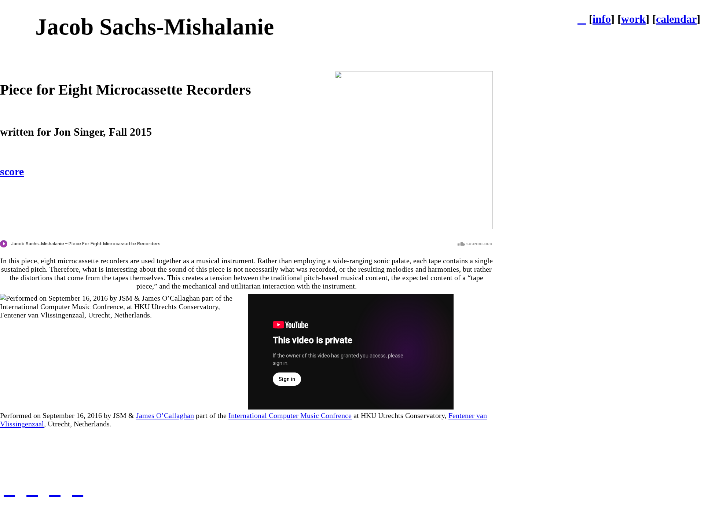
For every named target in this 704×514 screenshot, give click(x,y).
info (602, 19)
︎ (32, 489)
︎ (77, 489)
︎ (9, 489)
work (633, 19)
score (12, 171)
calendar (676, 19)
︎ (54, 489)
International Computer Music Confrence (290, 415)
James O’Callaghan (165, 415)
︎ (582, 19)
